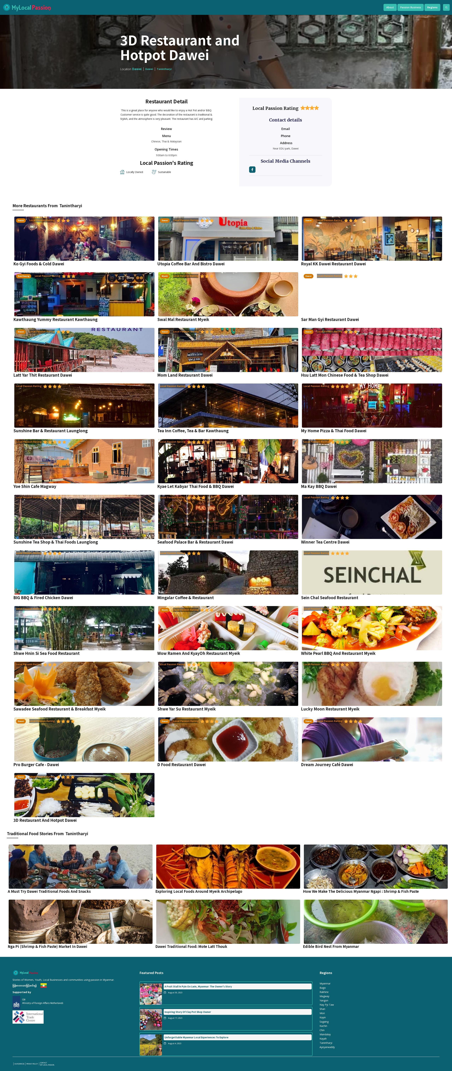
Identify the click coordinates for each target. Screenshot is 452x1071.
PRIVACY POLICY (32, 1064)
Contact (43, 1063)
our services (19, 1064)
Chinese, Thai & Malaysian (166, 141)
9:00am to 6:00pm (166, 155)
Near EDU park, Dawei (286, 148)
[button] (390, 7)
